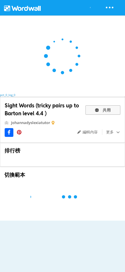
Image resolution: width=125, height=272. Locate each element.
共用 (106, 110)
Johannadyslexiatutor (30, 122)
